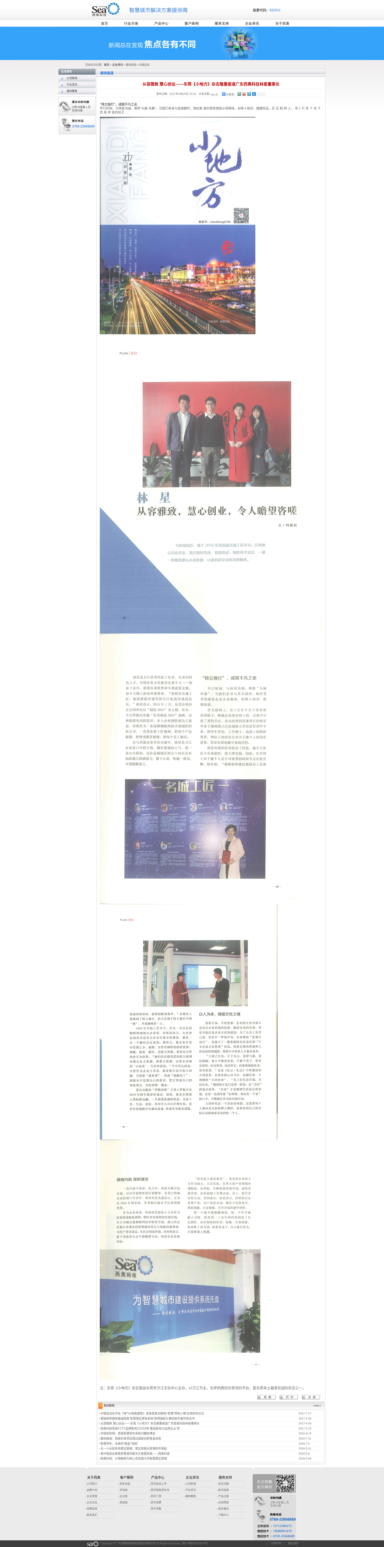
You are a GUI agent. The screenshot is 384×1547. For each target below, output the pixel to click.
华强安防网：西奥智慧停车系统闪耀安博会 (127, 1433)
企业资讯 (117, 64)
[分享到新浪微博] (244, 94)
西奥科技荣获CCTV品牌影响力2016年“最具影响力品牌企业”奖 (140, 1428)
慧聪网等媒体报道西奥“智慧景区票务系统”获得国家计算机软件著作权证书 (147, 1418)
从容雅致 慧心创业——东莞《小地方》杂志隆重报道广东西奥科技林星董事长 (150, 1423)
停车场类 (124, 1483)
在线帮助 (223, 1502)
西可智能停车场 (159, 1490)
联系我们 (91, 1515)
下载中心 (223, 1515)
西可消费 (155, 1502)
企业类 (123, 1496)
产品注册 (223, 1496)
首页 (106, 64)
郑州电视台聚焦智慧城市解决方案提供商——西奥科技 (135, 1453)
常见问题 (223, 1483)
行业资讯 (68, 84)
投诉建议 (223, 1508)
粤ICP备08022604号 (194, 1543)
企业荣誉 (91, 1496)
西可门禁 (155, 1496)
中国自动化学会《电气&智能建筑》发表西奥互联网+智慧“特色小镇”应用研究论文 (152, 1413)
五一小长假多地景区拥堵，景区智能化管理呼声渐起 (133, 1448)
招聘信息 (91, 1508)
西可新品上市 (158, 1483)
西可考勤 (155, 1508)
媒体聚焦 (68, 91)
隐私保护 (293, 1543)
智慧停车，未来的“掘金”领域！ (120, 1443)
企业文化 (91, 1502)
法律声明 (276, 1543)
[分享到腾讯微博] (248, 94)
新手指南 (223, 1490)
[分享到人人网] (253, 94)
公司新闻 (68, 78)
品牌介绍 (91, 1490)
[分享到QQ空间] (239, 94)
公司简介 (91, 1483)
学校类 (123, 1490)
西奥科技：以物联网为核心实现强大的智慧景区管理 (133, 1458)
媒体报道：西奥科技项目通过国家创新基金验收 (130, 1438)
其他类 (123, 1502)
